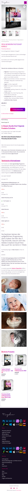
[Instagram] (17, 488)
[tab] (14, 119)
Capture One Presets (6, 436)
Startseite (3, 39)
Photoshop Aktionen (13, 39)
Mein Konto (4, 473)
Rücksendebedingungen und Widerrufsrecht (12, 460)
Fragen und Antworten (7, 478)
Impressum (4, 466)
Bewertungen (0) (5, 122)
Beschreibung (4, 119)
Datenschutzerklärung (7, 462)
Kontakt (3, 476)
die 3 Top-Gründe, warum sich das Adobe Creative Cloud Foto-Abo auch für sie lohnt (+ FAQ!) (13, 241)
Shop (7, 39)
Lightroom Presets (6, 432)
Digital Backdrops (6, 441)
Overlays (4, 437)
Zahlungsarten (5, 459)
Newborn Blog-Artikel (16, 268)
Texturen (4, 439)
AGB (3, 464)
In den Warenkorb (18, 109)
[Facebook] (11, 488)
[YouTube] (14, 488)
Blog (3, 474)
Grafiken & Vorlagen (6, 443)
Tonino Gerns (18, 490)
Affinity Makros (5, 434)
